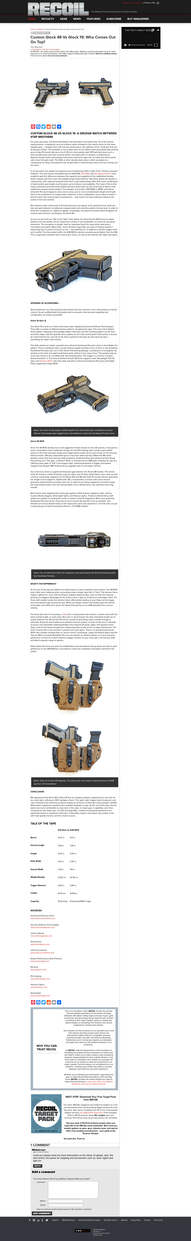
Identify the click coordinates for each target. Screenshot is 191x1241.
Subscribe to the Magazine (132, 3)
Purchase (147, 1220)
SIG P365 (85, 173)
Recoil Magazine (101, 1229)
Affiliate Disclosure (68, 1220)
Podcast (147, 3)
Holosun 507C (45, 361)
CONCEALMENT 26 (41, 33)
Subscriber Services (111, 1220)
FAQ (153, 3)
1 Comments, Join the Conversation (45, 49)
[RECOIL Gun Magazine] (58, 15)
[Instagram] (34, 1220)
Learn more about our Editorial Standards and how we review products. (92, 1082)
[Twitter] (47, 1220)
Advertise (124, 1220)
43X (65, 614)
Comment (41, 1182)
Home (33, 29)
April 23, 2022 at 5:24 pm (41, 1152)
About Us (55, 1220)
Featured (40, 29)
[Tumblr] (43, 1220)
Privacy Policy (136, 1220)
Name (43, 1201)
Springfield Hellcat (102, 173)
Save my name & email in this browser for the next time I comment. (64, 1209)
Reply (37, 1166)
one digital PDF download (91, 1112)
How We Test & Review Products (89, 1220)
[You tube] (38, 1220)
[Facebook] (30, 1220)
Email (43, 1205)
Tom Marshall (36, 47)
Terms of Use (158, 1220)
